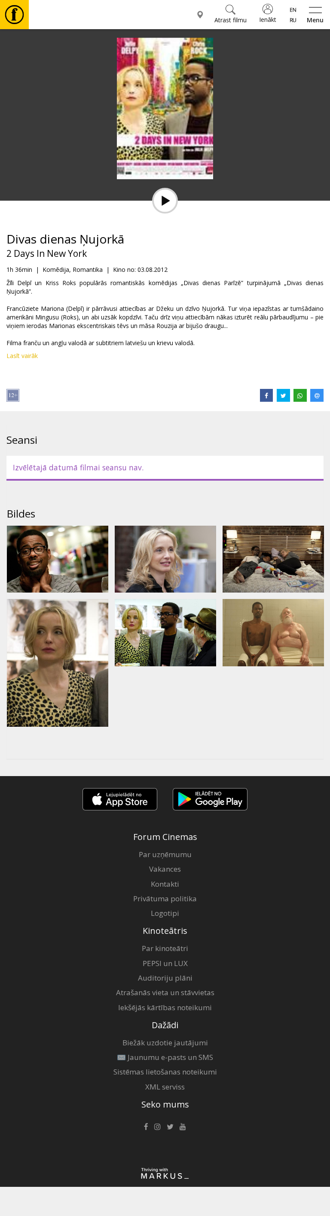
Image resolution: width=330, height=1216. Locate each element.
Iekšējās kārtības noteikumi (165, 1007)
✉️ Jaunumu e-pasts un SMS (165, 1057)
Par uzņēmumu (165, 854)
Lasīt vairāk (22, 356)
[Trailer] (165, 201)
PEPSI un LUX (165, 963)
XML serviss (165, 1087)
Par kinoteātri (165, 948)
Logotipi (165, 913)
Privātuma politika (165, 898)
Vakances (165, 869)
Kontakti (165, 884)
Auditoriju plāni (165, 978)
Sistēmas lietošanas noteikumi (165, 1072)
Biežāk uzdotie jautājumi (165, 1042)
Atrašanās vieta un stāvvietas (165, 992)
